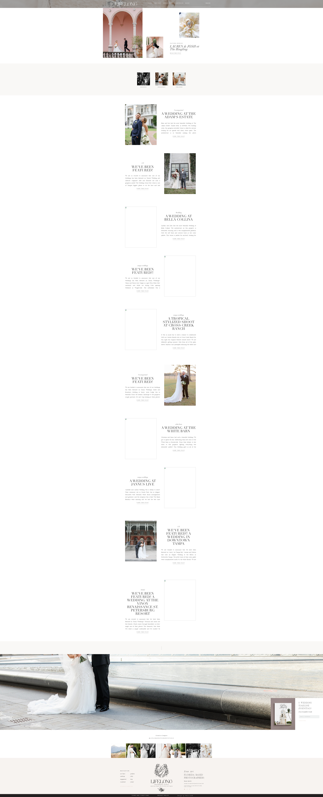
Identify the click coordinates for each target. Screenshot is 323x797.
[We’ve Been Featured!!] (180, 276)
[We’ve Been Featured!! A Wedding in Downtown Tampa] (141, 541)
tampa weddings (143, 266)
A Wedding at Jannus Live (142, 482)
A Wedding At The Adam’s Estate (178, 115)
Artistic (143, 590)
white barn (178, 424)
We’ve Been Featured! (143, 168)
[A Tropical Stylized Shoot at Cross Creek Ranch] (141, 329)
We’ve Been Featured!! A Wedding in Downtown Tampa (178, 537)
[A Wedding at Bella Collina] (141, 227)
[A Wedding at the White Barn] (141, 438)
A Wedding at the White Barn (178, 429)
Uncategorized (178, 110)
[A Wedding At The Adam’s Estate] (141, 124)
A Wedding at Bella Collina (178, 218)
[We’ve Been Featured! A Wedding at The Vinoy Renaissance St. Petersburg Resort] (180, 600)
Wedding (179, 213)
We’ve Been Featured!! (143, 271)
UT (143, 163)
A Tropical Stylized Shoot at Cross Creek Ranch (178, 323)
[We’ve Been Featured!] (180, 173)
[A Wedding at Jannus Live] (180, 487)
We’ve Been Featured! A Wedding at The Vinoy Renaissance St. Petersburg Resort (142, 603)
